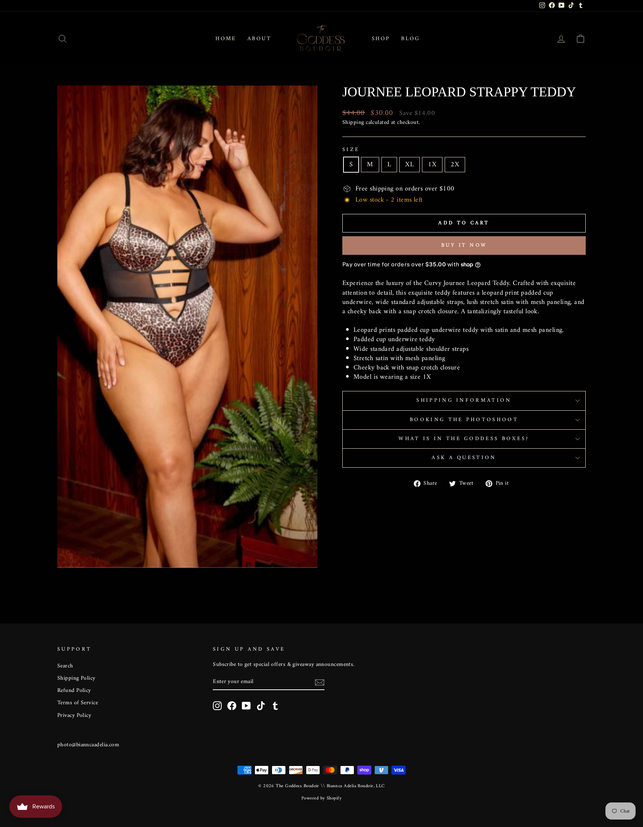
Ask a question (464, 457)
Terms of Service (77, 703)
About (259, 39)
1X (432, 164)
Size (350, 150)
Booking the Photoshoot (464, 419)
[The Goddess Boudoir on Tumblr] (275, 705)
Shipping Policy (76, 678)
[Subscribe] (319, 682)
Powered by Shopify (321, 798)
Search (65, 666)
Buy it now (464, 245)
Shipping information (463, 400)
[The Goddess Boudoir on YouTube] (246, 705)
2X (455, 164)
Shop (381, 39)
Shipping (353, 123)
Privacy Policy (74, 716)
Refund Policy (74, 691)
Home (225, 39)
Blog (410, 39)
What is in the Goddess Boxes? (464, 438)
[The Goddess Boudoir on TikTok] (260, 705)
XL (409, 164)
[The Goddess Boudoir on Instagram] (217, 705)
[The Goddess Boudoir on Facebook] (231, 705)
